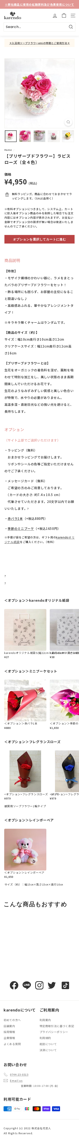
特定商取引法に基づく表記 (57, 1026)
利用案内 (45, 1020)
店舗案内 (9, 1026)
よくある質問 (12, 1044)
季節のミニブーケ (21, 528)
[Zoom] (68, 122)
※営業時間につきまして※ (39, 4)
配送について (48, 1044)
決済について (48, 1050)
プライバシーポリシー (54, 1032)
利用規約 (45, 1038)
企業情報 (9, 1038)
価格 (7, 174)
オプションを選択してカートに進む (39, 239)
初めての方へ (12, 1020)
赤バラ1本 (15, 518)
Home (8, 149)
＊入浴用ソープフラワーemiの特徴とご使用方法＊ (39, 43)
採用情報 (9, 1032)
